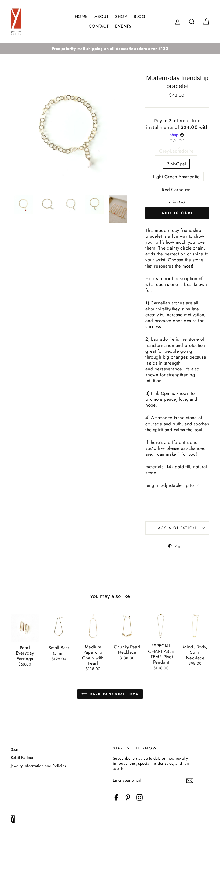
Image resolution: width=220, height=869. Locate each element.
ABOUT (101, 16)
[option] (110, 48)
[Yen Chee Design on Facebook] (116, 797)
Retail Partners (23, 757)
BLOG (139, 16)
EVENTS (123, 26)
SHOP (121, 16)
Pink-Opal (176, 164)
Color (177, 141)
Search (17, 749)
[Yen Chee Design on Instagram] (139, 797)
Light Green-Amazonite (176, 176)
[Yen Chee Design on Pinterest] (127, 797)
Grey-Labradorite (176, 151)
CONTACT (98, 26)
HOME (81, 16)
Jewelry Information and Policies (38, 765)
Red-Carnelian (176, 189)
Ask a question (177, 527)
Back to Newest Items (113, 693)
